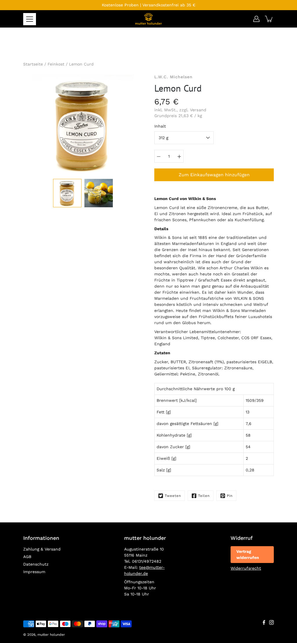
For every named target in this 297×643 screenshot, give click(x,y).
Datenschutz (35, 564)
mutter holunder (51, 635)
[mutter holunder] (148, 19)
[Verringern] (158, 156)
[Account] (256, 18)
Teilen (204, 496)
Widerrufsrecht (246, 568)
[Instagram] (271, 622)
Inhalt (160, 126)
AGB (27, 556)
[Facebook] (264, 622)
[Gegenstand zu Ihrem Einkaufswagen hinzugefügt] (269, 18)
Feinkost (56, 64)
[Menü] (29, 19)
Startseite (33, 64)
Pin (230, 496)
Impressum (34, 571)
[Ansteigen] (179, 156)
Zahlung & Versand (42, 549)
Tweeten (173, 496)
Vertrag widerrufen (247, 554)
